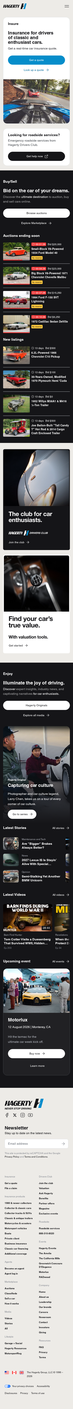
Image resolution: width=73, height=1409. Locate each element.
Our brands (45, 1307)
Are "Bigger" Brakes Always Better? (37, 845)
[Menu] (67, 6)
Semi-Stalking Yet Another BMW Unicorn (41, 878)
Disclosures (11, 1393)
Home (42, 1292)
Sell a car (10, 1298)
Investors (44, 1327)
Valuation (44, 1188)
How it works (12, 1303)
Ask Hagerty (46, 1193)
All (6, 1328)
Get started (16, 645)
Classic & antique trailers (19, 1218)
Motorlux (44, 1272)
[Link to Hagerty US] (7, 1372)
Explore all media (33, 715)
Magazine (44, 1208)
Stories (9, 1323)
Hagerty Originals (36, 705)
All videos (58, 894)
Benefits (43, 1198)
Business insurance (16, 1243)
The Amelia (45, 1253)
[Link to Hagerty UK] (21, 1372)
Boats (8, 1233)
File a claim (11, 1188)
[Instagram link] (22, 1115)
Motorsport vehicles (16, 1228)
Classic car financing (16, 1248)
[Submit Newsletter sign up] (63, 1144)
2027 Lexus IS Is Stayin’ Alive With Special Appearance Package (39, 863)
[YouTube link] (30, 1115)
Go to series (20, 814)
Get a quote (36, 60)
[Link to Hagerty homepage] (24, 1104)
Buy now (34, 1053)
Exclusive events (48, 1213)
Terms (42, 1357)
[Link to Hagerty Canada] (14, 1372)
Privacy (43, 1352)
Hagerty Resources (15, 1348)
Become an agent (14, 1268)
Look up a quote (34, 69)
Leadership (45, 1302)
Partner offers (47, 1203)
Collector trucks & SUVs (18, 1213)
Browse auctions (36, 213)
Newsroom (45, 1317)
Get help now (34, 156)
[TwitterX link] (15, 1115)
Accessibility (43, 1386)
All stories (58, 828)
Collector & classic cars (18, 1208)
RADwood (44, 1277)
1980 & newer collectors (18, 1203)
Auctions (10, 1288)
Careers (43, 1312)
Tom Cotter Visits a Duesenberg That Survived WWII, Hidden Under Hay (27, 943)
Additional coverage (16, 1253)
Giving (42, 1332)
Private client (12, 1238)
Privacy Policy (12, 1156)
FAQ (41, 1347)
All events (58, 961)
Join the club (16, 542)
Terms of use (38, 1393)
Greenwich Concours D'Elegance (50, 1265)
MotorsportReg (13, 1353)
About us (44, 1297)
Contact (43, 1322)
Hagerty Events (47, 1248)
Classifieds (11, 1293)
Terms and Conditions (35, 1156)
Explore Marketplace (34, 223)
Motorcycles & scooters (18, 1223)
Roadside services (49, 1228)
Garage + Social (13, 1343)
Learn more (37, 1065)
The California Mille (49, 1258)
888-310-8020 (46, 1233)
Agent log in (11, 1273)
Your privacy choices (23, 1386)
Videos (8, 1318)
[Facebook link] (7, 1115)
